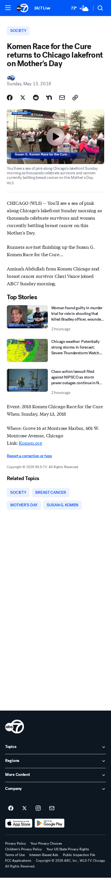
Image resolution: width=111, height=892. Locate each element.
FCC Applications (18, 860)
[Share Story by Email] (62, 97)
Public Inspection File (79, 855)
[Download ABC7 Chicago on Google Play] (50, 823)
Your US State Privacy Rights (67, 849)
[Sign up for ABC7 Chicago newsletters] (51, 808)
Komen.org (30, 442)
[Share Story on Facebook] (10, 97)
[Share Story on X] (23, 97)
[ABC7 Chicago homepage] (22, 8)
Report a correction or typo (29, 456)
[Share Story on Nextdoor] (49, 97)
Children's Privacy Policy (23, 849)
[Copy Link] (75, 97)
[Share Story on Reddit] (36, 97)
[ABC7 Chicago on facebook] (11, 808)
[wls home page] (14, 726)
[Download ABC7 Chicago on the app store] (18, 823)
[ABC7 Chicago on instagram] (38, 808)
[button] (8, 7)
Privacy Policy (15, 843)
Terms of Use (15, 855)
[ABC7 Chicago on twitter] (24, 808)
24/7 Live (42, 8)
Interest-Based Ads (43, 855)
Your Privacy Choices (46, 843)
